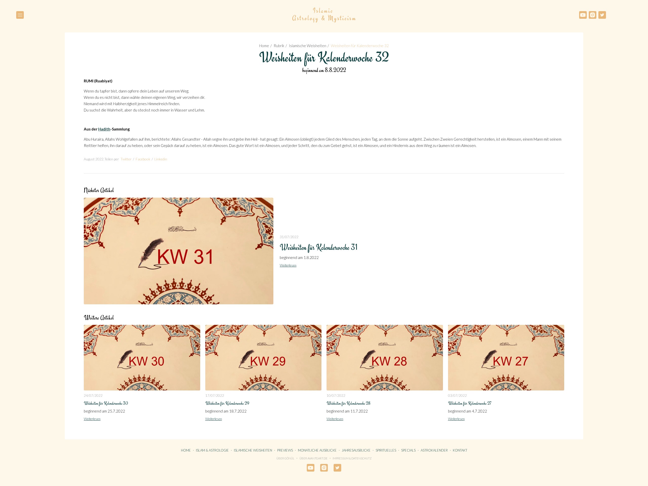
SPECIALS (408, 450)
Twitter (126, 159)
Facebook (143, 159)
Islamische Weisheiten (307, 45)
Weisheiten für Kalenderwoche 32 (360, 45)
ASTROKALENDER (434, 450)
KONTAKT (460, 450)
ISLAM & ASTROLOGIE (212, 450)
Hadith (104, 129)
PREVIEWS (285, 450)
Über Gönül (285, 458)
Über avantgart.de (313, 458)
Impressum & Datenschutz (352, 458)
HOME (186, 450)
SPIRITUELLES (386, 450)
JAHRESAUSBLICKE (356, 450)
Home (264, 45)
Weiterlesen (288, 265)
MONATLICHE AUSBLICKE (317, 450)
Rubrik (279, 45)
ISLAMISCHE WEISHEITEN (253, 450)
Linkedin (160, 159)
